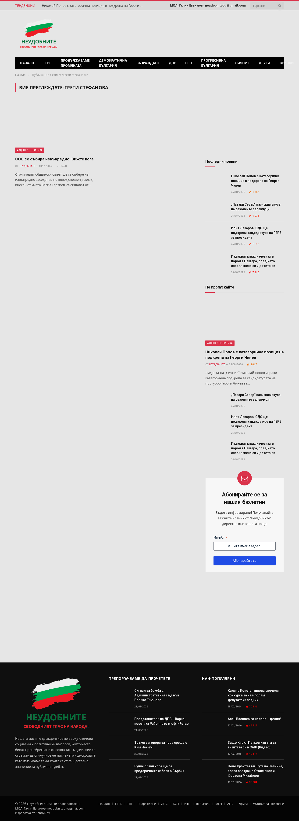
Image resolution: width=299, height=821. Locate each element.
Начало (27, 63)
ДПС (172, 63)
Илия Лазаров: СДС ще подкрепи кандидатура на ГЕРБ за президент (256, 232)
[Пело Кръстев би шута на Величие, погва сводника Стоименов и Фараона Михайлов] (213, 771)
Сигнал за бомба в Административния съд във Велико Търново (156, 695)
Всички (287, 63)
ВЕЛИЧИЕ (203, 804)
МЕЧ (218, 804)
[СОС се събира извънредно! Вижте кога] (58, 126)
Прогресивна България (213, 63)
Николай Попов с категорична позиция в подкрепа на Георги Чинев (94, 5)
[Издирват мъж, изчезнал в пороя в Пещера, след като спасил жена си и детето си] (216, 262)
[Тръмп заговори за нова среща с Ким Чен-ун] (119, 748)
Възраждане (148, 63)
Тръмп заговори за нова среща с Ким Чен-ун (160, 745)
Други (264, 63)
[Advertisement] (224, 33)
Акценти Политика (30, 150)
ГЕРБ (47, 63)
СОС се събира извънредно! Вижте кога (54, 159)
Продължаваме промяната (75, 63)
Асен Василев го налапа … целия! (254, 719)
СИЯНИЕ (242, 63)
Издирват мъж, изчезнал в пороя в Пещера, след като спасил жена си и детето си (253, 261)
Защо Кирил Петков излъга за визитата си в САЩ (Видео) (252, 745)
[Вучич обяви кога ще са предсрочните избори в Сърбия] (119, 771)
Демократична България (113, 63)
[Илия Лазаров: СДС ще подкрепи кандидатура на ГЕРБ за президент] (216, 233)
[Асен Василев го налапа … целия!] (213, 724)
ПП (130, 804)
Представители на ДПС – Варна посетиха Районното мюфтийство (161, 721)
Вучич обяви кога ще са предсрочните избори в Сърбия (159, 768)
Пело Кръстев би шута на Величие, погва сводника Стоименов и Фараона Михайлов (255, 770)
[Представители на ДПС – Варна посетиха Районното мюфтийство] (119, 724)
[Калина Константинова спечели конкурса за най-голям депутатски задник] (213, 696)
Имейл (220, 537)
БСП (188, 63)
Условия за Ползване (268, 804)
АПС (230, 804)
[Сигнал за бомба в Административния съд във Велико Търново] (119, 696)
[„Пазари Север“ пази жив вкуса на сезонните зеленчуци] (216, 210)
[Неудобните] (38, 34)
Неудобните (27, 166)
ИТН (187, 804)
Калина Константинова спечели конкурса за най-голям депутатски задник (253, 695)
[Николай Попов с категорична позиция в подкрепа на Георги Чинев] (216, 181)
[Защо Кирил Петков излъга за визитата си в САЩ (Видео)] (213, 748)
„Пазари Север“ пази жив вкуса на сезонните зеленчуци (256, 207)
